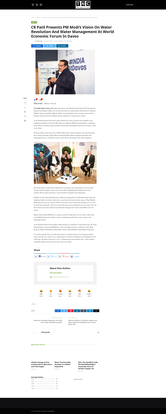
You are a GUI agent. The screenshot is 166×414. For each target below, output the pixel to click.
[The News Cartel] (83, 5)
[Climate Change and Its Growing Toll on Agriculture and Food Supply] (41, 354)
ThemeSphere (51, 411)
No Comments (59, 41)
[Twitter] (25, 107)
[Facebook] (25, 103)
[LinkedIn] (25, 111)
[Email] (25, 120)
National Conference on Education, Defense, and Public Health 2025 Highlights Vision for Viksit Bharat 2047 (82, 322)
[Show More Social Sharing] (70, 46)
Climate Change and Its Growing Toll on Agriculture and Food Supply (41, 364)
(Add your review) (78, 379)
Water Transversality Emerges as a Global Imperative (63, 364)
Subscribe (129, 5)
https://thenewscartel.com (61, 277)
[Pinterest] (25, 116)
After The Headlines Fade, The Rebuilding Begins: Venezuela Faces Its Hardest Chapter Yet (88, 365)
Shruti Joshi (39, 41)
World (34, 22)
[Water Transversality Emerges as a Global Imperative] (65, 354)
